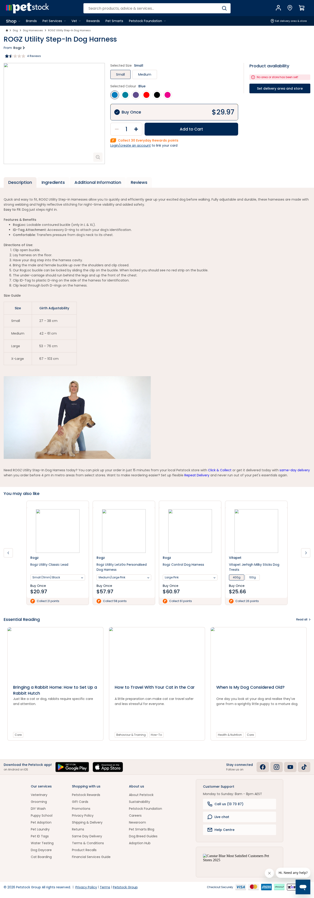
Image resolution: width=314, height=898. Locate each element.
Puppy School (41, 815)
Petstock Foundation (145, 808)
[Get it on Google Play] (72, 767)
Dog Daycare (41, 850)
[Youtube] (290, 767)
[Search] (224, 8)
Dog (15, 30)
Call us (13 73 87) (228, 804)
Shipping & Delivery (87, 822)
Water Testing (42, 843)
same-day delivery (295, 470)
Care (18, 735)
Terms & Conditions (88, 843)
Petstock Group (125, 887)
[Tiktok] (304, 767)
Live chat (221, 817)
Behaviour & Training (131, 735)
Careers (135, 815)
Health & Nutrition (230, 735)
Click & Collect (219, 470)
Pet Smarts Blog (141, 829)
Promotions (81, 808)
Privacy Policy (83, 815)
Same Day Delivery (87, 836)
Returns (78, 829)
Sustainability (139, 801)
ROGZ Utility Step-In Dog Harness (69, 30)
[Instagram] (276, 767)
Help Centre (224, 829)
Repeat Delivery (196, 475)
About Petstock (141, 795)
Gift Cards (80, 801)
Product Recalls (84, 850)
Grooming (39, 801)
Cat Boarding (41, 857)
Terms (105, 887)
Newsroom (137, 822)
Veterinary (39, 795)
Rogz (17, 47)
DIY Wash (38, 808)
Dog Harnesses (33, 30)
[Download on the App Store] (108, 767)
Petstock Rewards (86, 795)
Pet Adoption (41, 822)
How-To (156, 735)
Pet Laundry (40, 829)
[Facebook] (263, 767)
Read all (301, 619)
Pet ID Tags (40, 836)
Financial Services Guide (91, 857)
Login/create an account (130, 145)
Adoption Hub (140, 843)
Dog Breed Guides (143, 836)
